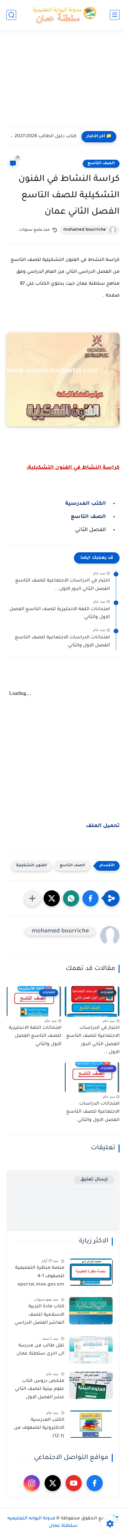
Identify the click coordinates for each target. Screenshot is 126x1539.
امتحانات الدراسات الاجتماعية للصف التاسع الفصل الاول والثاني (62, 642)
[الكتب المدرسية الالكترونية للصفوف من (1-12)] (91, 1424)
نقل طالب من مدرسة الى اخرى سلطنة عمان (40, 1350)
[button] (90, 898)
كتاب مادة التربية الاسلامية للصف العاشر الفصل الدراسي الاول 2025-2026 (39, 1316)
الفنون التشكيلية (31, 866)
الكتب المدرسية (86, 504)
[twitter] (53, 1483)
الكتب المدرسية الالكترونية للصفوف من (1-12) (39, 1428)
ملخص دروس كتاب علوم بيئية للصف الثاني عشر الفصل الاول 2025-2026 (39, 1390)
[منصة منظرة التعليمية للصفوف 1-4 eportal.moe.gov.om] (91, 1272)
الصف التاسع (101, 163)
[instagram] (32, 1483)
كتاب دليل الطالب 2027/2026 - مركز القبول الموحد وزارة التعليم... (43, 136)
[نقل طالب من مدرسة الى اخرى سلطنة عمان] (91, 1350)
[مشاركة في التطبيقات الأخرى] (32, 898)
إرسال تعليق (94, 1179)
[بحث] (11, 15)
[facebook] (95, 1483)
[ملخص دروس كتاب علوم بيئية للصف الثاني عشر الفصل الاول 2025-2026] (91, 1385)
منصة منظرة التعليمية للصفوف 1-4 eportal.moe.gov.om (39, 1276)
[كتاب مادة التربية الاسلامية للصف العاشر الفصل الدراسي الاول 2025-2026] (91, 1310)
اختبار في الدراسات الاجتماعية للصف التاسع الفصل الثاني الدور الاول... (62, 585)
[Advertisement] (63, 82)
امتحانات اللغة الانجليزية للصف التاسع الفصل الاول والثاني (59, 613)
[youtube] (74, 1483)
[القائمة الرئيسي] (115, 15)
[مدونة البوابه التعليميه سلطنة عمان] (63, 15)
